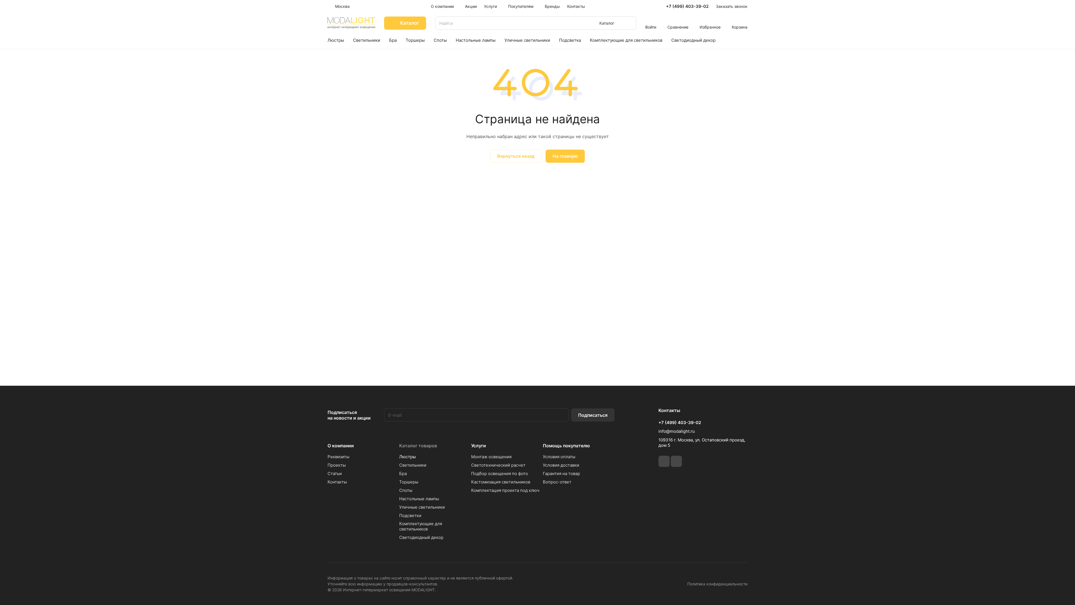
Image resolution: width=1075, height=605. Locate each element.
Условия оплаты (559, 456)
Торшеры (408, 482)
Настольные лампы (419, 498)
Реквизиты (338, 456)
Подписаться (592, 415)
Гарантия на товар (561, 473)
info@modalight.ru (676, 431)
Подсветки (410, 515)
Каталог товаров (418, 445)
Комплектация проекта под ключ (505, 490)
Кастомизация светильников (500, 482)
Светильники (412, 465)
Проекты (337, 465)
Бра (403, 473)
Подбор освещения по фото (499, 473)
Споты (405, 490)
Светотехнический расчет (498, 465)
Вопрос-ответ (557, 482)
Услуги (478, 445)
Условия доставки (561, 465)
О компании (341, 445)
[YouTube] (676, 461)
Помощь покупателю (566, 445)
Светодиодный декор (421, 537)
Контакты (337, 482)
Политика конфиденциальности (717, 583)
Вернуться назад (515, 156)
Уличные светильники (422, 507)
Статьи (335, 473)
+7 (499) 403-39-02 (687, 6)
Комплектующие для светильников (420, 526)
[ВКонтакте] (664, 461)
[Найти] (629, 23)
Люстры (407, 456)
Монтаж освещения (491, 456)
